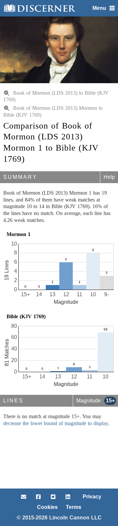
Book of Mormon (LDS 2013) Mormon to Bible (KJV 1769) (53, 111)
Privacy (92, 496)
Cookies (47, 507)
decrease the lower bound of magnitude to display (55, 423)
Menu (99, 8)
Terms (73, 507)
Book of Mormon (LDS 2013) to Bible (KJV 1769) (56, 96)
